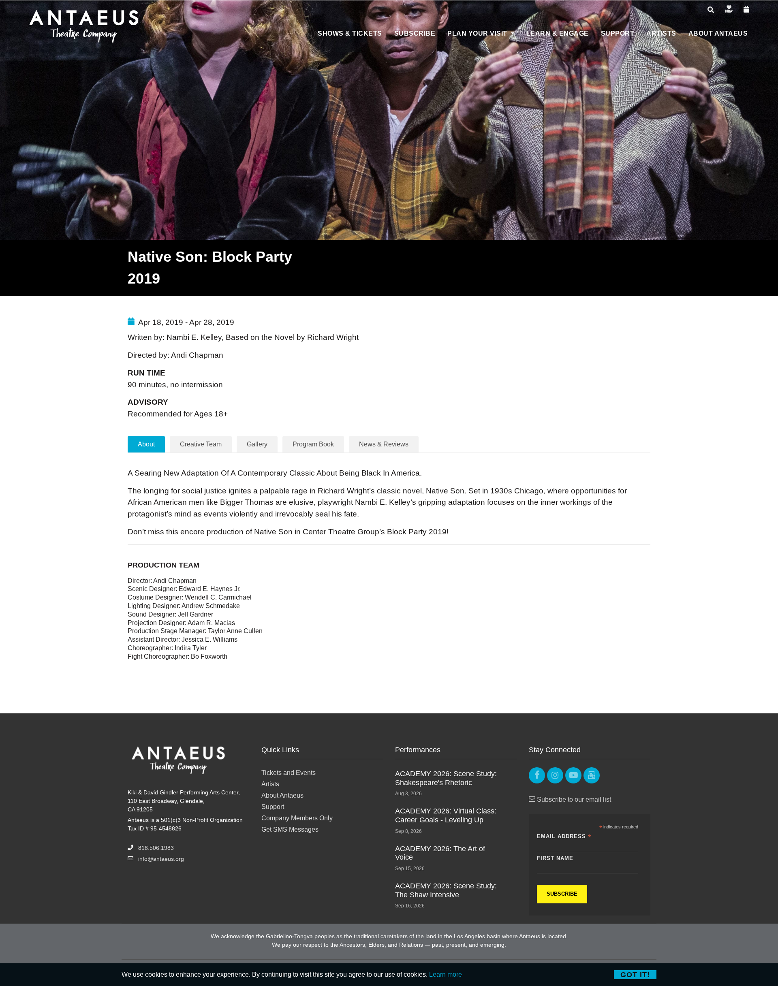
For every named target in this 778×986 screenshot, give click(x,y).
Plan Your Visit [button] (478, 33)
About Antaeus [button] (718, 33)
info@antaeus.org (161, 859)
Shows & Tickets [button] (350, 33)
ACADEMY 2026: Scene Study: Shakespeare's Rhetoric (446, 778)
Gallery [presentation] (257, 444)
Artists (270, 784)
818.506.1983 (156, 848)
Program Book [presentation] (313, 444)
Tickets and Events (288, 772)
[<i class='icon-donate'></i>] (729, 10)
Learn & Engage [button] (557, 33)
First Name (555, 858)
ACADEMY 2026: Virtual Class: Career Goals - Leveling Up (445, 815)
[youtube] (573, 775)
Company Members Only (297, 818)
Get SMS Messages (289, 829)
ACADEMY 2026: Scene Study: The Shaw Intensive (446, 890)
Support (272, 806)
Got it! (635, 975)
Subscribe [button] (415, 33)
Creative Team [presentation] (201, 444)
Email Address (564, 837)
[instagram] (555, 775)
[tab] (200, 444)
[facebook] (537, 775)
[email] (592, 775)
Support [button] (618, 33)
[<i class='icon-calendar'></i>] (747, 9)
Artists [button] (661, 33)
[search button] (710, 10)
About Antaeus (282, 795)
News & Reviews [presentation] (383, 444)
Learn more (445, 974)
